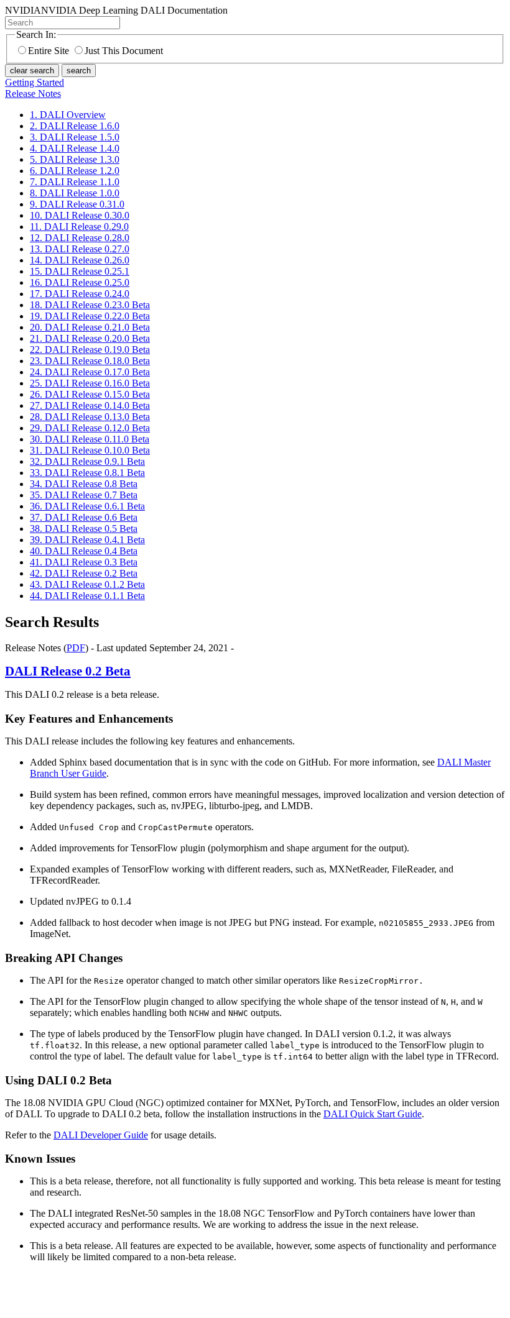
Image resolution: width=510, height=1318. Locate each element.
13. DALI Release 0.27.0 (79, 249)
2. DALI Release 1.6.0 (74, 126)
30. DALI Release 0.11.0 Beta (89, 439)
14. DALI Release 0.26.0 (79, 260)
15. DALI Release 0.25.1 (79, 271)
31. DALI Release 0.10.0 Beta (90, 450)
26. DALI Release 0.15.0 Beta (90, 394)
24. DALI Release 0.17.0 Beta (90, 372)
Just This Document (124, 50)
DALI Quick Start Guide (372, 1114)
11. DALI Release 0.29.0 (79, 226)
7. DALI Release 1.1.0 (74, 181)
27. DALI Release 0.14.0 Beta (90, 405)
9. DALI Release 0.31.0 (77, 204)
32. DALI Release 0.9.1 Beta (87, 461)
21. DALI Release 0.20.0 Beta (90, 338)
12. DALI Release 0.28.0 (79, 237)
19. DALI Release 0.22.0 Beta (90, 316)
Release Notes (33, 93)
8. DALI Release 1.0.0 (74, 193)
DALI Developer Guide (100, 1135)
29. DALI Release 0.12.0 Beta (90, 428)
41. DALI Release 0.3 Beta (83, 562)
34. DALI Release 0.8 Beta (83, 483)
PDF (76, 648)
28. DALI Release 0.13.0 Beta (90, 416)
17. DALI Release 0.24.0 (79, 293)
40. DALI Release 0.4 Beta (83, 551)
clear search (32, 70)
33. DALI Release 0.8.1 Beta (87, 472)
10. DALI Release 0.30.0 (79, 215)
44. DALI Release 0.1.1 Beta (87, 595)
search (79, 70)
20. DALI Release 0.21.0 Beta (90, 327)
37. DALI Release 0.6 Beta (83, 517)
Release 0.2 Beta (68, 671)
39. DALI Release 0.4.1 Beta (87, 539)
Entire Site (48, 50)
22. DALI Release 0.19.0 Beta (90, 349)
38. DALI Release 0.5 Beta (83, 528)
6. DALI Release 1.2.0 (74, 170)
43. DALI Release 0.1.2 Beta (87, 584)
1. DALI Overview (68, 114)
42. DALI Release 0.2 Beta (83, 573)
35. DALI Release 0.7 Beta (83, 495)
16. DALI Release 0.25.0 (79, 282)
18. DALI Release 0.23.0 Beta (90, 305)
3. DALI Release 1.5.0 (74, 137)
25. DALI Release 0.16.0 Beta (90, 383)
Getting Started (34, 82)
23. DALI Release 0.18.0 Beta (90, 360)
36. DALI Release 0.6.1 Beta (87, 506)
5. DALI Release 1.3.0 (74, 159)
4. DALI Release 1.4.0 (74, 148)
